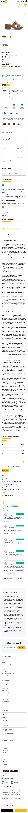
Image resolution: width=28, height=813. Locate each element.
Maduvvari (4, 755)
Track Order (4, 671)
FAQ (3, 697)
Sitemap (4, 669)
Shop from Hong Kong (17, 790)
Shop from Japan (6, 790)
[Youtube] (8, 805)
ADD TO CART (7, 810)
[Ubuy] (5, 1)
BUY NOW (21, 810)
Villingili (3, 759)
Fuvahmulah (4, 746)
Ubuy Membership (6, 680)
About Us (4, 660)
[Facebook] (3, 805)
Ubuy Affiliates (5, 706)
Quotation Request (6, 664)
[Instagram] (5, 805)
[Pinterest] (13, 805)
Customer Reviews (6, 692)
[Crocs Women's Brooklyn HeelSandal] (14, 25)
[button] (17, 1)
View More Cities (6, 761)
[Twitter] (10, 805)
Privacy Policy (16, 801)
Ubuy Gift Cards (5, 701)
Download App (5, 688)
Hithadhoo (4, 748)
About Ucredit (5, 699)
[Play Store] (14, 771)
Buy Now (19, 120)
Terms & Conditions (7, 801)
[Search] (25, 5)
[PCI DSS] (5, 782)
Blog (3, 704)
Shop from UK (14, 788)
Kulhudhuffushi (5, 750)
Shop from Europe (16, 794)
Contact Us (4, 662)
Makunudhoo (5, 757)
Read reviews (6, 510)
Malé (3, 744)
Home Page (4, 7)
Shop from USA (6, 788)
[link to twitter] (17, 37)
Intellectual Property (6, 667)
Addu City (4, 752)
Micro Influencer (5, 678)
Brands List (4, 690)
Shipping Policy (5, 675)
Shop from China (15, 792)
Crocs (3, 10)
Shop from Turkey (6, 794)
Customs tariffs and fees (8, 673)
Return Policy (5, 695)
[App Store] (5, 771)
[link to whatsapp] (10, 37)
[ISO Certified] (14, 782)
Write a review (5, 470)
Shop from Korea (6, 792)
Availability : (4, 69)
